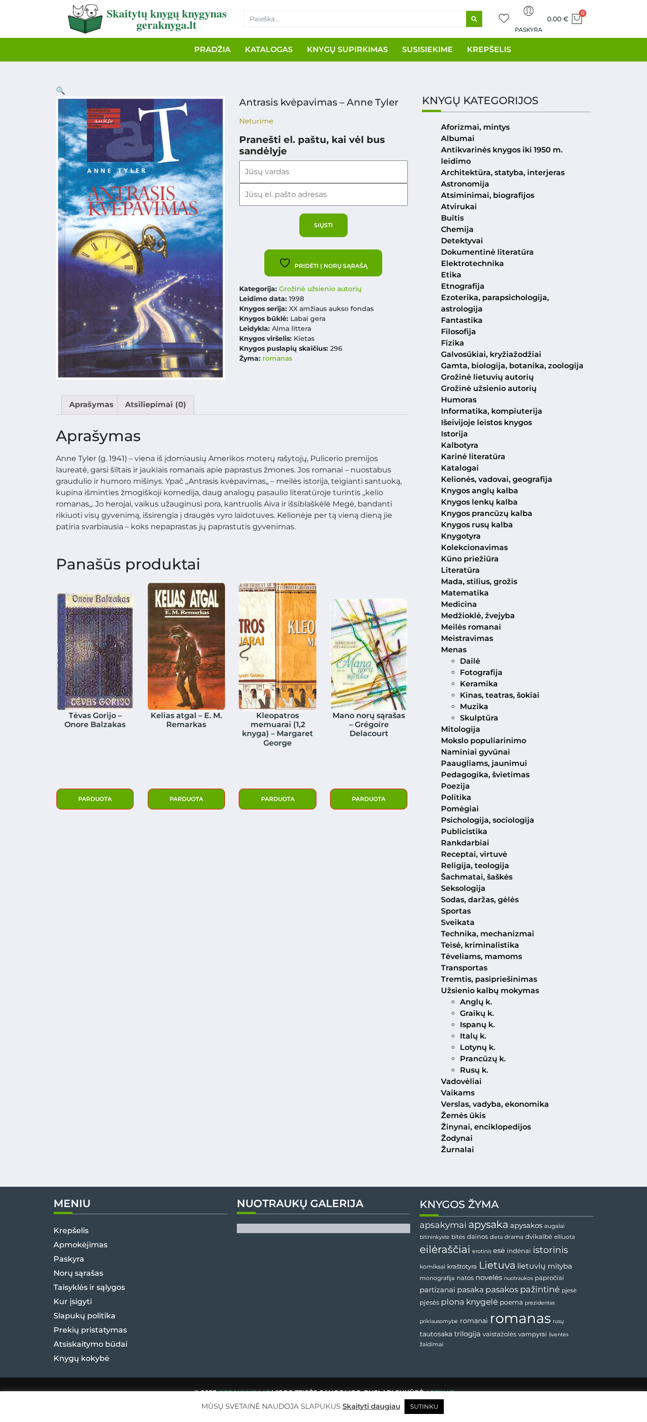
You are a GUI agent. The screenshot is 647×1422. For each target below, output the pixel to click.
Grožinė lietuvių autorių (487, 377)
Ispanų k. (477, 1024)
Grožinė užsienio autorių (320, 288)
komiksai (432, 1266)
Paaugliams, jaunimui (484, 763)
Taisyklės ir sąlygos (89, 1287)
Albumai (458, 138)
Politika (456, 797)
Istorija (454, 433)
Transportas (464, 967)
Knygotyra (461, 536)
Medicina (459, 604)
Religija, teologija (475, 865)
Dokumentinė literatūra (487, 252)
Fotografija (481, 672)
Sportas (456, 911)
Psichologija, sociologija (487, 820)
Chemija (457, 229)
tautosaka (436, 1334)
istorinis (550, 1249)
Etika (451, 274)
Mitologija (460, 729)
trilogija (467, 1334)
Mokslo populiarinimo (483, 740)
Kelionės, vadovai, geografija (496, 479)
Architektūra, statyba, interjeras (503, 172)
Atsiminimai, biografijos (487, 195)
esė (499, 1250)
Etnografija (463, 286)
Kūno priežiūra (470, 558)
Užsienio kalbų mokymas (490, 990)
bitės (458, 1237)
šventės (558, 1335)
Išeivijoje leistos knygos (486, 422)
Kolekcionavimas (474, 547)
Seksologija (463, 888)
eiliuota (564, 1237)
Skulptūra (479, 717)
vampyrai (532, 1334)
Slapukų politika (85, 1315)
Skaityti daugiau (371, 1406)
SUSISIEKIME (427, 49)
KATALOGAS (269, 49)
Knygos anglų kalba (479, 490)
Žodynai (457, 1138)
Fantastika (462, 320)
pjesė (569, 1290)
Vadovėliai (461, 1081)
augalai (554, 1225)
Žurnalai (457, 1149)
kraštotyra (462, 1266)
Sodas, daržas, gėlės (480, 899)
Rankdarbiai (465, 842)
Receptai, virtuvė (474, 854)
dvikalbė (538, 1236)
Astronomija (465, 183)
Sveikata (458, 922)
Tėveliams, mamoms (481, 956)
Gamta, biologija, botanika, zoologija (512, 365)
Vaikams (458, 1092)
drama (513, 1236)
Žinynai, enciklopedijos (486, 1126)
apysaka (488, 1224)
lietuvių (531, 1266)
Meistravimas (467, 638)
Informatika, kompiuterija (491, 411)
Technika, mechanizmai (487, 933)
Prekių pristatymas (90, 1329)
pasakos (501, 1289)
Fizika (452, 342)
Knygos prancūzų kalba (486, 513)
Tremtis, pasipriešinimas (489, 979)
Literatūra (460, 570)
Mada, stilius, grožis (479, 581)
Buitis (452, 217)
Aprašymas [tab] (91, 404)
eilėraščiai (445, 1249)
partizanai (437, 1290)
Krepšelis (71, 1230)
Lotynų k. (477, 1047)
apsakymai (443, 1224)
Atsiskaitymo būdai (90, 1344)
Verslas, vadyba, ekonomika (495, 1104)
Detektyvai (462, 240)
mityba (560, 1266)
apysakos (526, 1225)
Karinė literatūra (473, 456)
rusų (558, 1321)
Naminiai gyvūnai (475, 751)
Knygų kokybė (81, 1358)
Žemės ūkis (463, 1115)
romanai (474, 1320)
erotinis (481, 1251)
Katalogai (460, 467)
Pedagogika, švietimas (485, 774)
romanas (277, 358)
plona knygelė (469, 1301)
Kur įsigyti (73, 1301)
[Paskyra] (528, 11)
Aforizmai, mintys (475, 127)
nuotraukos (518, 1278)
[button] (60, 90)
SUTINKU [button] (424, 1406)
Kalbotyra (459, 445)
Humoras (458, 399)
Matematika (465, 592)
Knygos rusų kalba (477, 524)
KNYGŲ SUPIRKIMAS (347, 49)
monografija (437, 1278)
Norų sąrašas (78, 1273)
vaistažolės (499, 1334)
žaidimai (431, 1344)
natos (465, 1277)
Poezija (455, 786)
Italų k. (473, 1035)
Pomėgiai (460, 808)
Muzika (474, 706)
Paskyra (528, 29)
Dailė (470, 661)
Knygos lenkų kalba (479, 502)
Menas (454, 649)
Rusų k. (474, 1070)
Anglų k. (476, 1001)
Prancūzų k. (483, 1058)
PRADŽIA (212, 49)
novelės (489, 1277)
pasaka (470, 1289)
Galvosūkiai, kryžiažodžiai (491, 354)
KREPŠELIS (489, 49)
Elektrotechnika (472, 263)
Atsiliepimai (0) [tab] (155, 404)
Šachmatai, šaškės (476, 876)
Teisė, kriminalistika (480, 945)
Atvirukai (459, 206)
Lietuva (497, 1265)
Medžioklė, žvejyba (478, 615)
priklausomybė (439, 1321)
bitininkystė (434, 1237)
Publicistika (464, 831)
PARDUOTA (95, 798)
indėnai (519, 1250)
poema (511, 1302)
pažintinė (540, 1289)
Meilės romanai (471, 626)
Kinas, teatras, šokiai (499, 695)
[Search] (474, 19)
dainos (477, 1236)
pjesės (429, 1302)
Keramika (479, 683)
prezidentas (540, 1302)
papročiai (549, 1277)
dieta (496, 1237)
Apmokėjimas (81, 1244)
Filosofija (458, 331)
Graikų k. (477, 1013)
